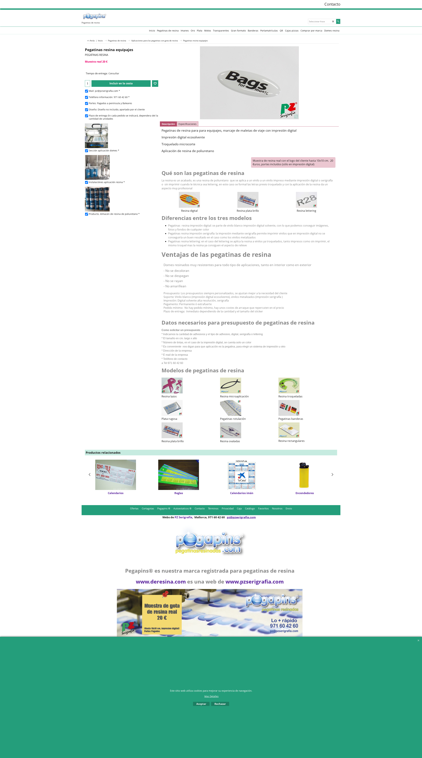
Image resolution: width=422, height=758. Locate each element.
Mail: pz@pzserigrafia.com (104, 90)
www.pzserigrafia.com (255, 581)
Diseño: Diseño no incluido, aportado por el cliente (117, 109)
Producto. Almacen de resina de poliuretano (114, 213)
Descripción (168, 124)
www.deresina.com (161, 581)
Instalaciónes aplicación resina (107, 182)
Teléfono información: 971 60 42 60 (109, 97)
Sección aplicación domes (104, 150)
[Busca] (338, 21)
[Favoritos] (155, 83)
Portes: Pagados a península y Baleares (110, 103)
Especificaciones (187, 124)
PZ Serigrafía (183, 517)
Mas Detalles (211, 696)
